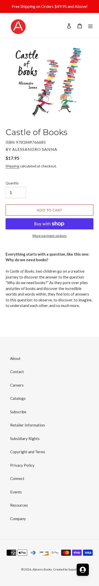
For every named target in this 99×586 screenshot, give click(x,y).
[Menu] (90, 25)
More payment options (49, 236)
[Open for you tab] (83, 570)
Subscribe (18, 411)
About (15, 358)
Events (16, 492)
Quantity (12, 183)
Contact (17, 371)
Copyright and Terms (27, 451)
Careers (17, 385)
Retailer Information (27, 425)
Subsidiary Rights (25, 438)
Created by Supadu (65, 569)
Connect (17, 478)
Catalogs (18, 398)
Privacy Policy (22, 465)
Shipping (12, 166)
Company (18, 518)
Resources (19, 505)
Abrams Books (42, 569)
